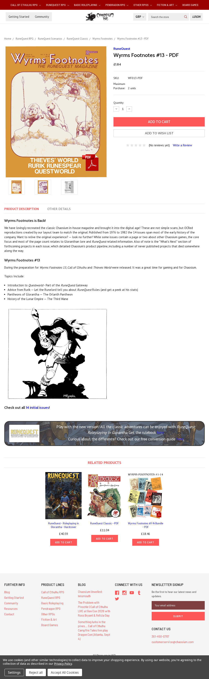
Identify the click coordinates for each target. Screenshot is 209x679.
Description (21, 209)
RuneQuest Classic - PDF (104, 523)
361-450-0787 (160, 636)
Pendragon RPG (116, 5)
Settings (14, 672)
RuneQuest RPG (56, 5)
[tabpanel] (63, 509)
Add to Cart (63, 542)
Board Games (190, 5)
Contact (9, 614)
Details (59, 209)
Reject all (36, 672)
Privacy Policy (63, 664)
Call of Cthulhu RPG (24, 5)
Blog (7, 592)
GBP (139, 17)
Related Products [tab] (104, 462)
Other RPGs (141, 5)
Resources (11, 608)
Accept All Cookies (65, 672)
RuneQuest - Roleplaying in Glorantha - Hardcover (63, 525)
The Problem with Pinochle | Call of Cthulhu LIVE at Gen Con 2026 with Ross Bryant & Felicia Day (94, 608)
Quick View (63, 495)
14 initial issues (37, 407)
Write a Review (182, 145)
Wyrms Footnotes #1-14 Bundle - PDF (145, 525)
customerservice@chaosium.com (173, 642)
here (160, 432)
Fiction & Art (166, 5)
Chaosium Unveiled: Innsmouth (90, 594)
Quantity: (118, 102)
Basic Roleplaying (86, 5)
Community (42, 17)
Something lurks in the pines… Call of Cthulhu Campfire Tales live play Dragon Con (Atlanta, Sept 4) (94, 630)
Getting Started (19, 17)
